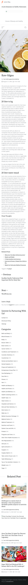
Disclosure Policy (6, 321)
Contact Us (5, 317)
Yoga (3, 468)
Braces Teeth (5, 342)
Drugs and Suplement (8, 367)
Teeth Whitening (6, 459)
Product (4, 431)
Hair (3, 382)
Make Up (4, 413)
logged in (11, 305)
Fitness (3, 379)
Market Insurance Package (9, 416)
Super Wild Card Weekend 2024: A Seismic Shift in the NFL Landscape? (13, 565)
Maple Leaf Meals (9, 257)
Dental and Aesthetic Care (9, 361)
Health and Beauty (7, 385)
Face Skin (4, 376)
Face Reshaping (6, 373)
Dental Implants (6, 364)
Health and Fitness (7, 388)
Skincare (4, 443)
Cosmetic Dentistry (7, 355)
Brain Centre (5, 345)
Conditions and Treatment (9, 352)
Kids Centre (5, 410)
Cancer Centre (5, 349)
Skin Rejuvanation (6, 440)
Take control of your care (8, 456)
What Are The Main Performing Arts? (15, 255)
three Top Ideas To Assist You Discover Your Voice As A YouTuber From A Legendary (14, 535)
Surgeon (4, 450)
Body (3, 339)
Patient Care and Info (7, 428)
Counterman (5, 358)
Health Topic (5, 398)
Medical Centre (6, 419)
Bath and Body (6, 333)
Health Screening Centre (8, 394)
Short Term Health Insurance (9, 437)
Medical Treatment (7, 422)
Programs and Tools (7, 434)
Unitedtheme (9, 581)
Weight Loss (5, 465)
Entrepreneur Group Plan (8, 370)
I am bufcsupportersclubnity (11, 79)
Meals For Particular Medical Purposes (15, 265)
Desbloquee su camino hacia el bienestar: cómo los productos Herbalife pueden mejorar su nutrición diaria (14, 503)
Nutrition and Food (7, 425)
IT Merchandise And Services (13, 259)
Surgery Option (6, 453)
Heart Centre (5, 401)
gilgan (10, 268)
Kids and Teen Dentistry (8, 407)
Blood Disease (5, 336)
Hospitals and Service (7, 404)
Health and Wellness (7, 391)
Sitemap (4, 324)
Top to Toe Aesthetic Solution (10, 462)
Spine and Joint (6, 447)
